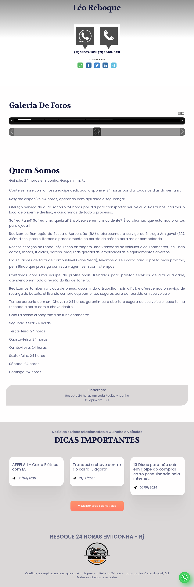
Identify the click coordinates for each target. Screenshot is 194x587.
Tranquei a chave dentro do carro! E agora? (97, 467)
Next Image (182, 132)
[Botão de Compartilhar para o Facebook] (89, 65)
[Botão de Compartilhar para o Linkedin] (105, 65)
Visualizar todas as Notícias (97, 506)
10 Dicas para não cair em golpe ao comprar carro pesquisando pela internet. (156, 471)
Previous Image (11, 132)
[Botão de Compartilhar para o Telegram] (114, 65)
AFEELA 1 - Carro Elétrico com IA (35, 467)
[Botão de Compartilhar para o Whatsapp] (80, 65)
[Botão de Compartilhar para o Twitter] (97, 65)
